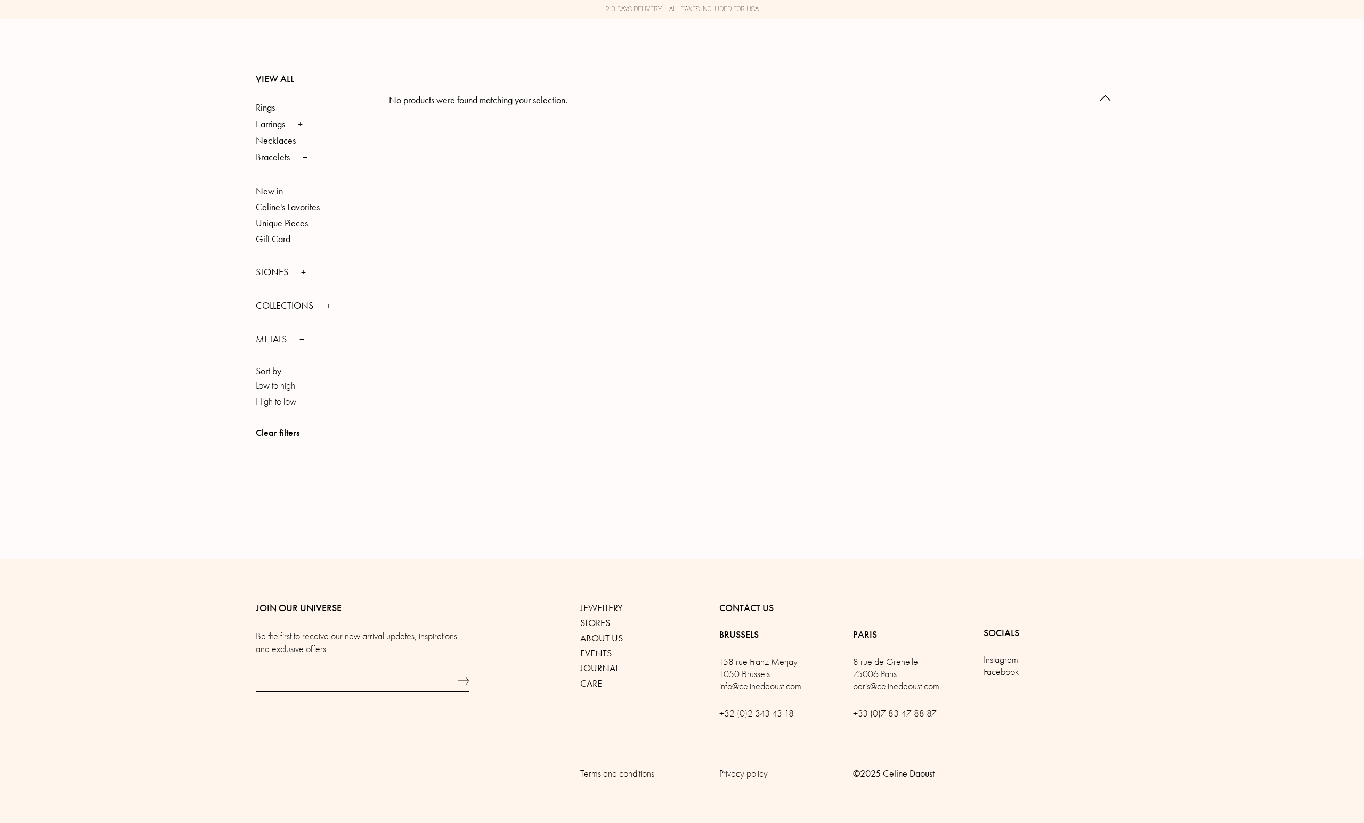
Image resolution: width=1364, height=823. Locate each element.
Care (591, 683)
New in (269, 191)
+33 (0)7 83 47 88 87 (895, 713)
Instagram (1001, 659)
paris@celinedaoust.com (896, 686)
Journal (599, 668)
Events (596, 653)
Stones (273, 272)
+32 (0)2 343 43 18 (756, 713)
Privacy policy (743, 773)
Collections (285, 305)
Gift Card (273, 239)
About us (601, 638)
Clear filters (277, 433)
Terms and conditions (617, 773)
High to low (276, 401)
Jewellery (601, 608)
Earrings (270, 124)
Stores (595, 623)
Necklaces (276, 140)
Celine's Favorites (288, 207)
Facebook (1001, 672)
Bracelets (273, 157)
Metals (272, 339)
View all (275, 79)
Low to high (275, 385)
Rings (265, 107)
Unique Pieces (282, 223)
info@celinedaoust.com (760, 686)
